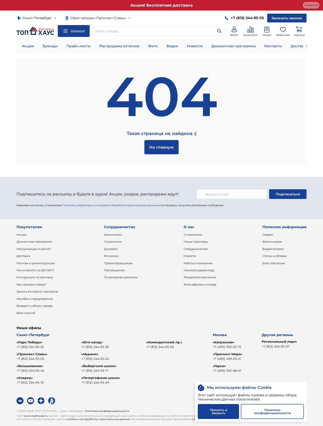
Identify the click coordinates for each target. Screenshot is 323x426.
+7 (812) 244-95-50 (160, 347)
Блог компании (273, 263)
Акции (28, 46)
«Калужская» (223, 342)
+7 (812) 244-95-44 (30, 371)
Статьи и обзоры (274, 256)
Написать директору (199, 270)
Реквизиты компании (200, 277)
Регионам (111, 256)
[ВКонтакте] (20, 400)
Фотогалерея (272, 241)
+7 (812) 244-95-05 (30, 359)
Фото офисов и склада (200, 284)
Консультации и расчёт (33, 249)
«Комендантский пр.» (164, 342)
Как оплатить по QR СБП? (35, 270)
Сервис (267, 234)
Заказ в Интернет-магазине (37, 291)
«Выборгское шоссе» (98, 366)
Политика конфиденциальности (107, 411)
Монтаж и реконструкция (35, 263)
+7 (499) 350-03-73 (227, 347)
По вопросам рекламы (121, 277)
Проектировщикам (118, 263)
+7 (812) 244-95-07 (275, 346)
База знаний (25, 313)
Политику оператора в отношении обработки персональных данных (109, 205)
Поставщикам (114, 270)
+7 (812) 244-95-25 (30, 347)
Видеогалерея (273, 249)
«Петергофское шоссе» (100, 378)
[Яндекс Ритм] (51, 400)
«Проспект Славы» (31, 354)
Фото (153, 46)
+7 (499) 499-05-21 (227, 359)
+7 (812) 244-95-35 (30, 382)
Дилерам (111, 249)
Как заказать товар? (31, 284)
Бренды (50, 46)
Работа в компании (198, 263)
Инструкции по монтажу (34, 277)
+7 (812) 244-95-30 (95, 347)
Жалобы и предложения (34, 298)
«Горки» (219, 366)
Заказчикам (113, 234)
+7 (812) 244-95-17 (94, 371)
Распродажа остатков (119, 46)
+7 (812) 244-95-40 (95, 382)
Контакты (273, 46)
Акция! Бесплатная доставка (161, 5)
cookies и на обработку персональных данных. (98, 419)
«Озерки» (24, 378)
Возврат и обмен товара (34, 306)
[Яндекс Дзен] (41, 400)
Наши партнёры (196, 241)
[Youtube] (30, 400)
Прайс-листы (78, 46)
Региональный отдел (279, 342)
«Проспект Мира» (227, 354)
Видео (172, 46)
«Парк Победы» (29, 342)
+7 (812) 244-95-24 (95, 359)
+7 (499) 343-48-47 (227, 371)
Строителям (113, 241)
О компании (193, 234)
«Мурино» (89, 354)
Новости (195, 46)
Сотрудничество (196, 249)
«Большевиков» (29, 366)
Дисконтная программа (233, 46)
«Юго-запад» (92, 342)
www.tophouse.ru (36, 415)
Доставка (23, 256)
